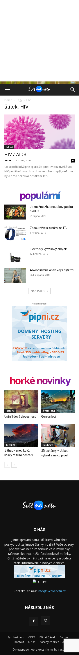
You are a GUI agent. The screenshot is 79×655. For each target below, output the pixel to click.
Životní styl (49, 410)
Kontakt (19, 642)
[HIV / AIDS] (39, 131)
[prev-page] (7, 465)
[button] (7, 90)
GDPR (31, 637)
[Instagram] (45, 620)
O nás (31, 642)
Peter (7, 160)
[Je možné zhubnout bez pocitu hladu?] (15, 212)
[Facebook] (33, 621)
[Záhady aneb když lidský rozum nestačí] (21, 435)
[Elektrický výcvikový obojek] (15, 254)
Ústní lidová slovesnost (20, 416)
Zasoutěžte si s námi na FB (48, 228)
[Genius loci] (58, 401)
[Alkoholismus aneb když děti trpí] (15, 275)
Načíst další (38, 291)
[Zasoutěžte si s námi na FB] (15, 233)
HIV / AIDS (15, 154)
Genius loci (48, 416)
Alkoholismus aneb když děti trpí (52, 270)
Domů (8, 100)
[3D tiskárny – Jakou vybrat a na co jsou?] (58, 435)
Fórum (64, 637)
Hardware (48, 445)
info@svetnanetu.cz (52, 591)
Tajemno (11, 444)
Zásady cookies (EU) (52, 642)
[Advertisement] (39, 41)
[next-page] (14, 465)
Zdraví (9, 147)
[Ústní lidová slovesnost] (21, 401)
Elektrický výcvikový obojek (48, 249)
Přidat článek (48, 637)
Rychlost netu (16, 637)
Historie (10, 410)
